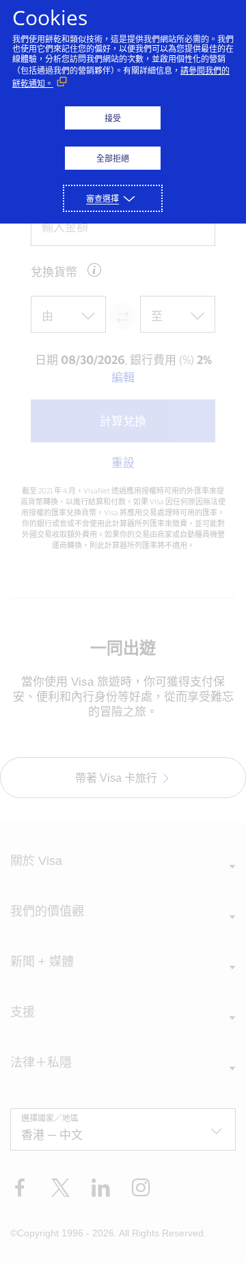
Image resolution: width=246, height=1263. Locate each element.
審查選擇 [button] (102, 198)
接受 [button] (113, 118)
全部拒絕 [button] (112, 158)
